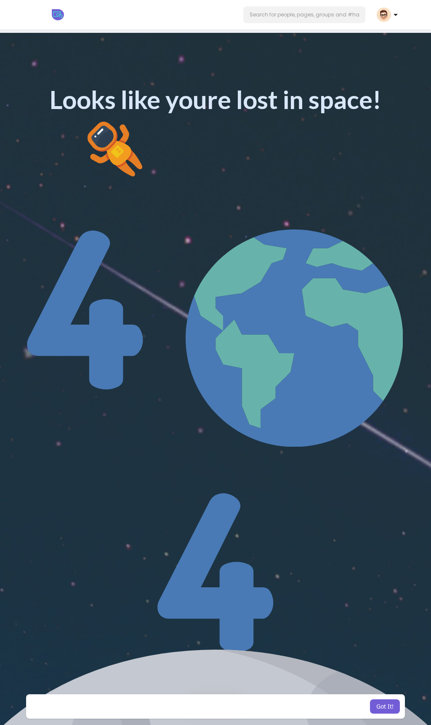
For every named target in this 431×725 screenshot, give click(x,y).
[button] (304, 14)
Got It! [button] (385, 706)
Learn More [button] (276, 706)
